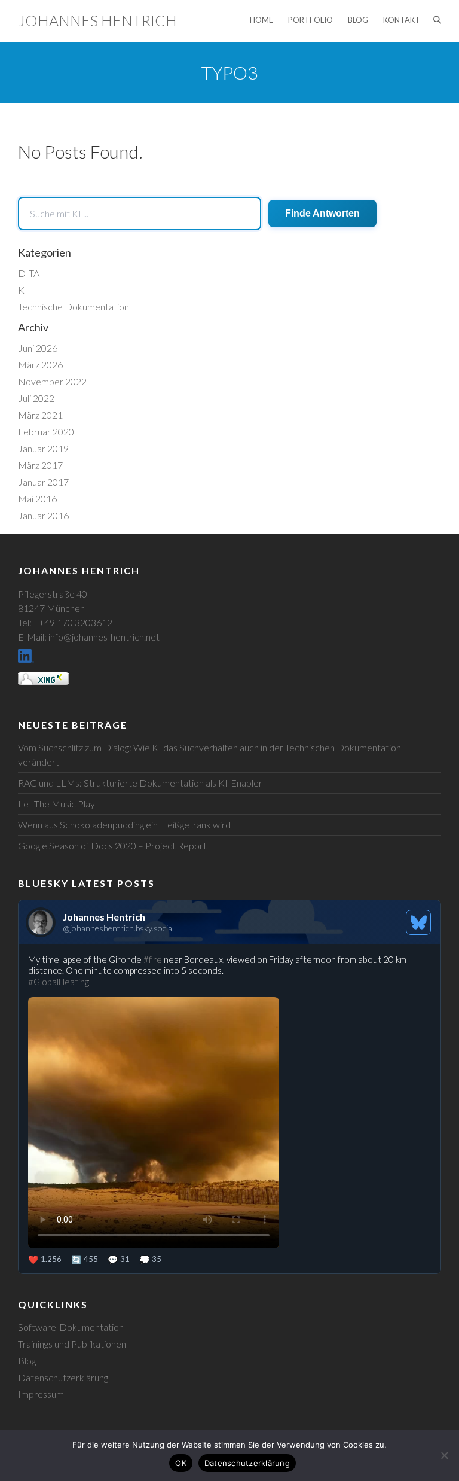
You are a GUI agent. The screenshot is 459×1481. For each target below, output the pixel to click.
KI (22, 289)
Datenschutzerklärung (63, 1377)
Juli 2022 (36, 398)
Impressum (41, 1394)
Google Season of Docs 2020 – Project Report (112, 845)
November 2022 (52, 381)
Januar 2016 (43, 515)
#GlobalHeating (58, 981)
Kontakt (401, 20)
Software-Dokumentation (71, 1327)
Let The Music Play (56, 803)
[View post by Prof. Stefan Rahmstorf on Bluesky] (229, 1108)
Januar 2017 (43, 481)
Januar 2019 (43, 448)
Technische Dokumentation (73, 306)
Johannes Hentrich (97, 20)
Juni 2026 (37, 348)
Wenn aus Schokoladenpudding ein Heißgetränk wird (124, 824)
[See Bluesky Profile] (418, 922)
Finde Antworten (322, 213)
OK (180, 1463)
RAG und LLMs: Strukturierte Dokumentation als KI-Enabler (140, 782)
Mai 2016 (37, 498)
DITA (28, 273)
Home (261, 20)
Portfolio (310, 20)
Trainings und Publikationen (72, 1343)
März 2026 (40, 364)
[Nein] (444, 1455)
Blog (358, 20)
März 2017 (40, 465)
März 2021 (40, 414)
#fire (152, 959)
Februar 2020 (46, 431)
